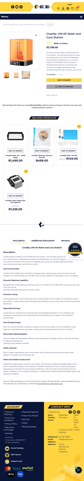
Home (5, 24)
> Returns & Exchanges (9, 428)
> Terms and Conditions (9, 419)
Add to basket (64, 80)
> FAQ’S (24, 423)
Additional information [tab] (43, 240)
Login (69, 4)
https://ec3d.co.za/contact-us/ (50, 384)
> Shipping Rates (28, 427)
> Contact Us (54, 412)
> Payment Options (29, 412)
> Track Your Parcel (29, 416)
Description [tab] (19, 240)
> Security (25, 419)
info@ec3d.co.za (66, 439)
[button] (81, 16)
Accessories (13, 24)
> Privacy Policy (10, 424)
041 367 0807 (64, 437)
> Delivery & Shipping (9, 413)
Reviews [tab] (65, 240)
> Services (8, 433)
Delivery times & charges (52, 105)
